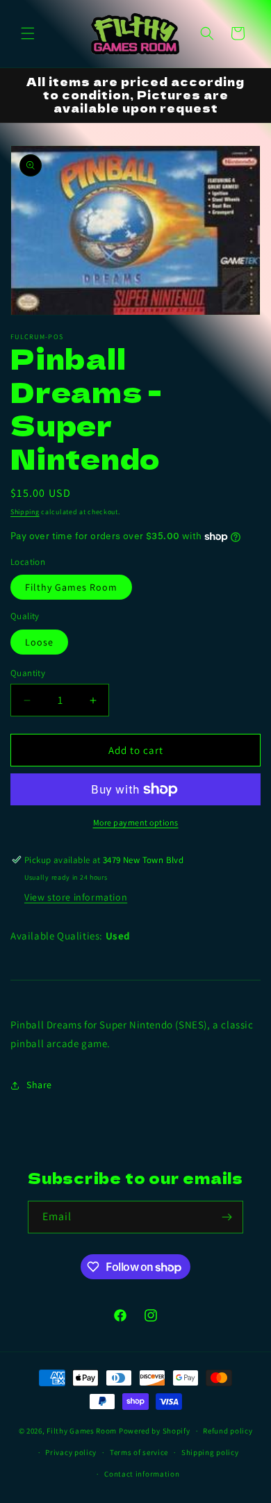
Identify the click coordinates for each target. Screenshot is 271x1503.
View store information (75, 897)
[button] (28, 33)
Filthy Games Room (71, 587)
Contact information (141, 1474)
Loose (39, 642)
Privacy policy (71, 1452)
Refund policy (227, 1431)
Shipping (25, 511)
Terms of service (139, 1452)
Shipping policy (210, 1452)
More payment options (136, 822)
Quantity (27, 673)
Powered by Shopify (154, 1431)
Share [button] (39, 1084)
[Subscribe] (227, 1217)
